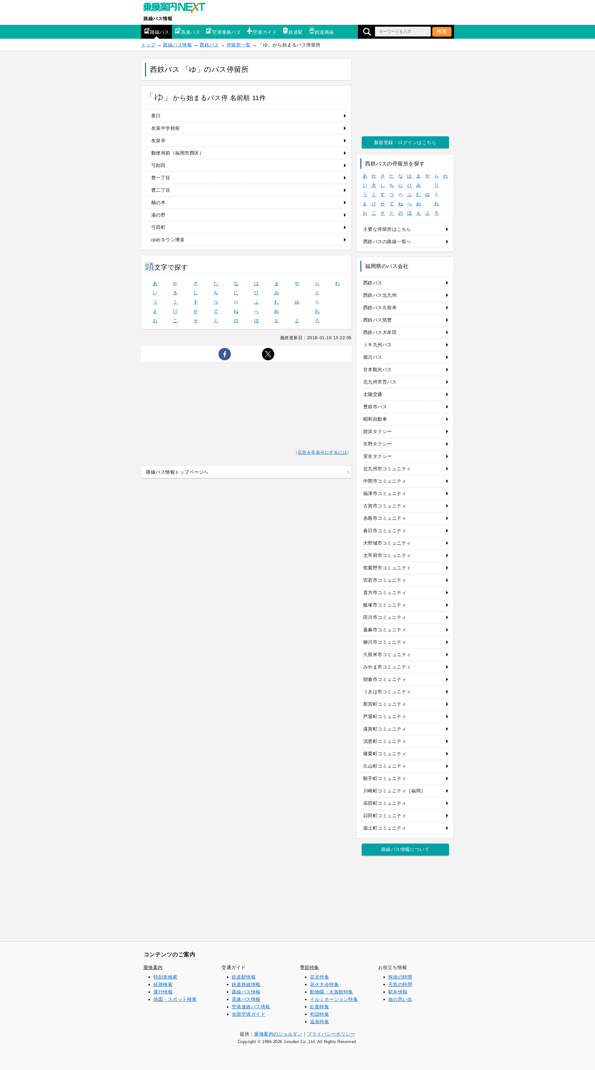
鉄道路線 (324, 32)
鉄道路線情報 (246, 984)
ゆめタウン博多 (168, 239)
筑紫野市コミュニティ (387, 567)
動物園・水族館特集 (331, 991)
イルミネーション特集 (334, 999)
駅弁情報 (398, 991)
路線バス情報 (157, 18)
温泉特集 (319, 1021)
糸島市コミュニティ (385, 518)
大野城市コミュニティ (387, 543)
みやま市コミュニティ (387, 666)
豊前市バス (375, 406)
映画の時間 (400, 977)
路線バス (159, 32)
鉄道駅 (296, 32)
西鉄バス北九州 (380, 295)
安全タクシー (377, 456)
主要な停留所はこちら (387, 229)
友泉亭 (158, 140)
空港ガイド (265, 32)
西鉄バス (209, 44)
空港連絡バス (226, 32)
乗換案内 (153, 967)
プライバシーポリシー (331, 1034)
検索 (442, 31)
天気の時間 (400, 984)
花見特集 (319, 977)
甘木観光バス (377, 369)
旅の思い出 (400, 999)
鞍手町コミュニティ (385, 778)
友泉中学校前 (165, 128)
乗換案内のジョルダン (278, 1034)
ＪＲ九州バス (377, 344)
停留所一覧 (239, 44)
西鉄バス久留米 (380, 307)
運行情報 (163, 991)
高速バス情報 (246, 999)
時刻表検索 (165, 977)
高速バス (190, 32)
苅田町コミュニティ (385, 815)
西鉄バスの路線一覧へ (387, 241)
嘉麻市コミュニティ (385, 629)
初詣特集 (319, 1014)
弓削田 (158, 165)
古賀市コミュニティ (385, 505)
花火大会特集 (324, 984)
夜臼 (156, 115)
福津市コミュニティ (385, 493)
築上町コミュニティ (385, 828)
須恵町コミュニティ (385, 741)
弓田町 (158, 227)
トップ (148, 44)
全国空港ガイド (249, 1014)
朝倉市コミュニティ (385, 679)
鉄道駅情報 (244, 977)
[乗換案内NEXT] (177, 8)
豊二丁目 (160, 190)
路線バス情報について (405, 849)
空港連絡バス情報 (251, 1006)
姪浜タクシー (377, 431)
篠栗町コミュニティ (385, 753)
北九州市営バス (380, 381)
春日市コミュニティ (385, 530)
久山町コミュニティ (385, 766)
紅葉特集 (319, 1006)
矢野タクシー (377, 443)
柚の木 (158, 202)
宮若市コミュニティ (385, 580)
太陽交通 (372, 394)
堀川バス (372, 357)
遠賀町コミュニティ (385, 728)
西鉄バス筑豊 (377, 319)
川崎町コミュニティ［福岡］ (394, 790)
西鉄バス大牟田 (380, 332)
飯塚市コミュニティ (385, 604)
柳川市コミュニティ (385, 642)
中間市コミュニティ (385, 481)
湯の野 (158, 214)
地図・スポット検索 (175, 999)
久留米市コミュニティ (387, 654)
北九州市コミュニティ (387, 468)
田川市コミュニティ (385, 617)
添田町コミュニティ (385, 803)
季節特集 (309, 967)
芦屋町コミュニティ (385, 716)
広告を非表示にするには (322, 452)
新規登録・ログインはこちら (405, 142)
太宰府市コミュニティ (387, 555)
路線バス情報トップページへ (177, 472)
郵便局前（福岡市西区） (177, 153)
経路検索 (163, 984)
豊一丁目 (160, 177)
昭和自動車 (375, 419)
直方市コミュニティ (385, 592)
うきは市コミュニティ (387, 691)
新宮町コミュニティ (385, 704)
